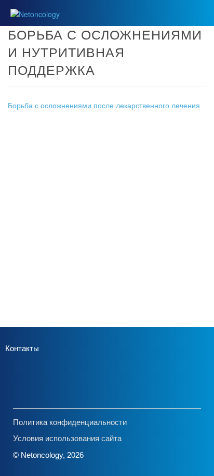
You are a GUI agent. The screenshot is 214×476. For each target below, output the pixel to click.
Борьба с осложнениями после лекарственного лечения (104, 105)
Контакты (22, 348)
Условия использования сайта (67, 438)
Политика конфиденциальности (70, 422)
